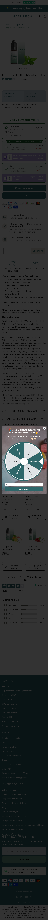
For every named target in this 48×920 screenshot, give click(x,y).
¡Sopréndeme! (24, 489)
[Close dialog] (44, 428)
